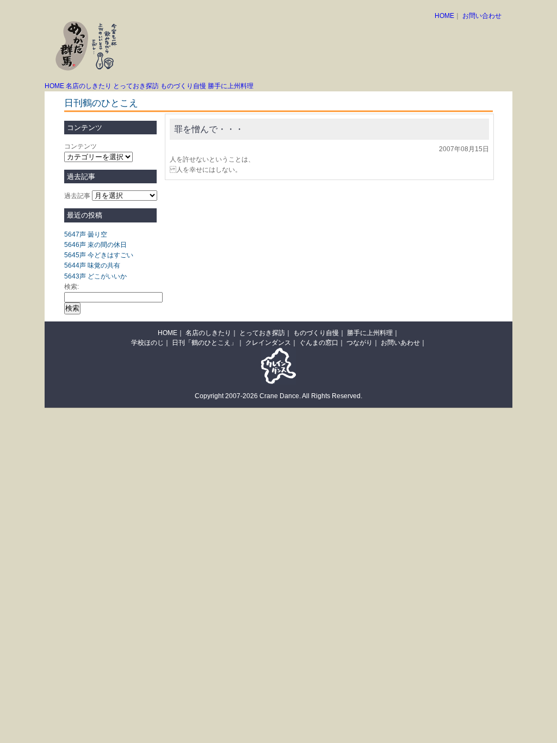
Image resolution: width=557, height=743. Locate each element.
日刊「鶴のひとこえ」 (204, 342)
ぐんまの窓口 (318, 342)
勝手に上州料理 (230, 86)
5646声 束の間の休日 (95, 245)
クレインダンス (268, 342)
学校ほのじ (147, 342)
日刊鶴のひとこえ (101, 103)
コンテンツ (80, 146)
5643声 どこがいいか (95, 276)
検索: (71, 286)
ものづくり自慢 (183, 86)
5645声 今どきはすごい (98, 255)
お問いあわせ (400, 342)
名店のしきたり (89, 86)
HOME (444, 16)
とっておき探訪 (136, 86)
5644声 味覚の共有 (92, 265)
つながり (359, 342)
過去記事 (77, 196)
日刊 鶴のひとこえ (455, 28)
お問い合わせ (482, 16)
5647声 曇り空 (85, 234)
